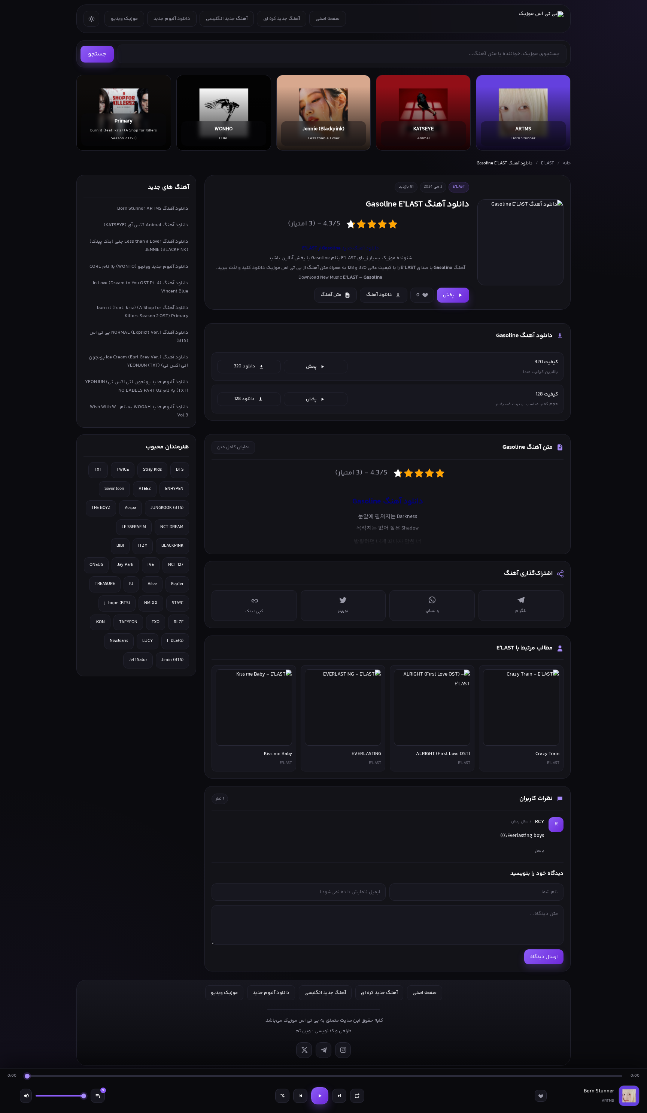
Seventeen (114, 488)
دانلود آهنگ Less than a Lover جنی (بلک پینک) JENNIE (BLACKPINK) (138, 246)
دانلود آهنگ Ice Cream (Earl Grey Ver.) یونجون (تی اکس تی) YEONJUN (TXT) (138, 361)
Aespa (130, 508)
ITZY (142, 545)
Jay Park (125, 564)
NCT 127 (175, 564)
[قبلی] (300, 1096)
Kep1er (177, 584)
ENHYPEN (174, 488)
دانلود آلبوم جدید (172, 18)
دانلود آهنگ (379, 294)
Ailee (152, 584)
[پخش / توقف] (319, 1095)
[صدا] (26, 1096)
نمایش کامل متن (233, 447)
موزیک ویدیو (124, 18)
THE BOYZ (100, 508)
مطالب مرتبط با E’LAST (524, 648)
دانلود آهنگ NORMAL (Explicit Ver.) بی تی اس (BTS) (138, 337)
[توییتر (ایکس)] (304, 1050)
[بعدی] (339, 1096)
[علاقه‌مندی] (541, 1096)
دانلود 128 (244, 399)
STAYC (177, 603)
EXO (156, 622)
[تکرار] (357, 1096)
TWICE (122, 469)
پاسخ (539, 850)
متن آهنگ (331, 294)
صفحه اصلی (328, 18)
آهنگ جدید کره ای (281, 18)
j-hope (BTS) (117, 603)
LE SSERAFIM (134, 527)
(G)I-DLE (175, 641)
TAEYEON (128, 622)
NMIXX (151, 603)
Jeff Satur (138, 660)
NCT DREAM (171, 527)
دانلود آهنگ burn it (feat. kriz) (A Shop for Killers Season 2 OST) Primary (142, 312)
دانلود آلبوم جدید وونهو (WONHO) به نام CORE (138, 266)
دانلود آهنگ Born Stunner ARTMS (152, 208)
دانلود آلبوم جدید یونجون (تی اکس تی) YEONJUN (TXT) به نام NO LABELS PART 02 (136, 386)
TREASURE (105, 584)
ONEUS (96, 564)
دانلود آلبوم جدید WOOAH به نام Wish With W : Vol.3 (139, 411)
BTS (179, 469)
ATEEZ (145, 488)
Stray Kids (152, 469)
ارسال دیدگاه (544, 957)
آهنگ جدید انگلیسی (226, 18)
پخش (448, 295)
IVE (151, 564)
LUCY (147, 641)
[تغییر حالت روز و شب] (91, 19)
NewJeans (119, 641)
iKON (100, 622)
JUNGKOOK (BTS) (167, 508)
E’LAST (547, 163)
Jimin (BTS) (172, 660)
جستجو (97, 54)
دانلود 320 (244, 366)
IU (131, 584)
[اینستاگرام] (343, 1050)
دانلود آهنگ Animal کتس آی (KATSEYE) (146, 225)
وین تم (303, 1031)
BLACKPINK (172, 545)
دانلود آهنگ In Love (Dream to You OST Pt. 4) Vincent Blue (140, 287)
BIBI (120, 545)
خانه (567, 163)
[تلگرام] (323, 1050)
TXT (98, 469)
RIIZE (178, 622)
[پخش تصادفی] (282, 1096)
